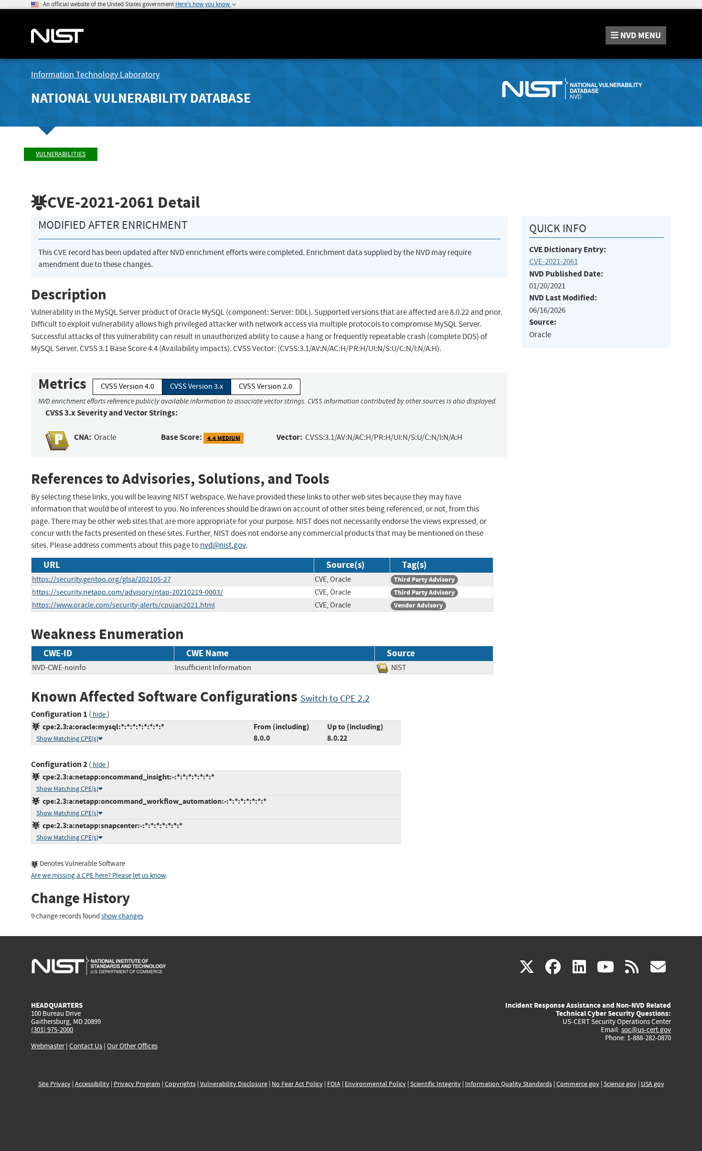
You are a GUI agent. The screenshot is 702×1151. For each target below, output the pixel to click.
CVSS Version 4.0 (127, 386)
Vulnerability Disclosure (233, 1083)
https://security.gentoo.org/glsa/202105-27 (101, 579)
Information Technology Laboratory (95, 74)
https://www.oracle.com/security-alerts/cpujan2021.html (123, 605)
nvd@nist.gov (222, 545)
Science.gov (620, 1083)
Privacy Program (137, 1083)
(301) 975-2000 (52, 1029)
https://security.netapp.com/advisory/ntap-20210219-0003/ (127, 592)
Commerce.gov (577, 1083)
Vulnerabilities (60, 154)
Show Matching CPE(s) (67, 739)
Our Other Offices (132, 1046)
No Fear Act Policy (297, 1083)
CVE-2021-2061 (553, 261)
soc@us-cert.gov (646, 1029)
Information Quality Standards (508, 1083)
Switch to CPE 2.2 (335, 698)
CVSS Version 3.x (196, 386)
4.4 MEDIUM (223, 438)
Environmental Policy (375, 1083)
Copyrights (180, 1083)
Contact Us (85, 1046)
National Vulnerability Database (141, 98)
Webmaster (47, 1046)
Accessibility (92, 1083)
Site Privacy (54, 1083)
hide (99, 714)
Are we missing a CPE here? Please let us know (98, 875)
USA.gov (652, 1083)
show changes (122, 916)
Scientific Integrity (435, 1083)
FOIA (333, 1083)
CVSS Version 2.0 (265, 386)
